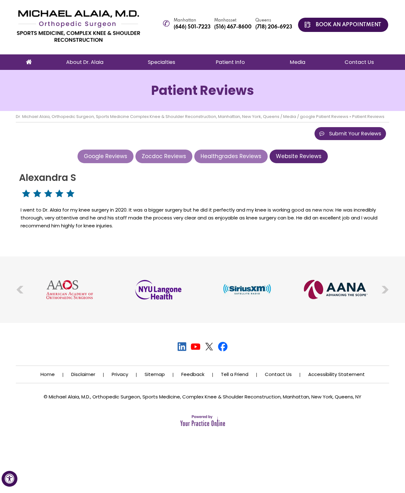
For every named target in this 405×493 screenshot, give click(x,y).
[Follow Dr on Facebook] (223, 346)
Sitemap (155, 374)
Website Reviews (298, 156)
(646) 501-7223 (192, 27)
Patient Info (230, 62)
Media (297, 62)
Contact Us (359, 62)
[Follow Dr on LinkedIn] (182, 346)
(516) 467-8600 (233, 27)
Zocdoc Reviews (164, 156)
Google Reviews (105, 156)
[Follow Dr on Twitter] (209, 346)
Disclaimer (83, 374)
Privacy (120, 374)
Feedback (192, 374)
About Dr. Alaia (84, 62)
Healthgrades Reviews (231, 156)
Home (29, 62)
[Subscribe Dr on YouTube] (195, 346)
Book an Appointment (348, 25)
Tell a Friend (234, 374)
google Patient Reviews (324, 117)
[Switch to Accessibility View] (9, 479)
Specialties (161, 62)
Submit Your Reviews (355, 133)
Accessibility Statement (336, 374)
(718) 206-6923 (273, 27)
